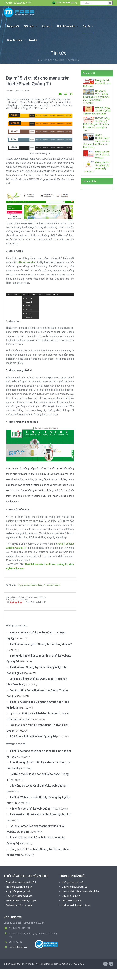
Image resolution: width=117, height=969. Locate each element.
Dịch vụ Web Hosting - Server (76, 905)
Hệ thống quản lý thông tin (19, 886)
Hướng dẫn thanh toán (73, 882)
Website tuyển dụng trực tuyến (21, 900)
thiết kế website (26, 262)
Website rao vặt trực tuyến (19, 905)
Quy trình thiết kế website (74, 886)
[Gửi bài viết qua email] (60, 93)
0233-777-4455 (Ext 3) (66, 2)
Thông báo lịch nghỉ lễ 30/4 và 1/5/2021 (102, 154)
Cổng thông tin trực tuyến (18, 891)
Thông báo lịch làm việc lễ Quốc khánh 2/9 (97, 83)
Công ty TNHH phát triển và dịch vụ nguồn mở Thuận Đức (54, 963)
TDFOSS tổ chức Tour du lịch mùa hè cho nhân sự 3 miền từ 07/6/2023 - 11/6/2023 (96, 96)
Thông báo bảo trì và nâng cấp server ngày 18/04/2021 (96, 167)
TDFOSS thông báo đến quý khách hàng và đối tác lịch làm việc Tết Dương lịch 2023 (96, 124)
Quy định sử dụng (71, 895)
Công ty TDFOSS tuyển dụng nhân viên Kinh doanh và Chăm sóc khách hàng (96, 140)
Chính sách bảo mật (72, 900)
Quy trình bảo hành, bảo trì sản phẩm (80, 891)
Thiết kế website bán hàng (19, 895)
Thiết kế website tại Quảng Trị (21, 882)
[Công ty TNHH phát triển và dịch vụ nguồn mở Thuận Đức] (19, 12)
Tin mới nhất (89, 73)
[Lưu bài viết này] (71, 93)
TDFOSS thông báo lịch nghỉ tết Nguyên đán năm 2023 (97, 110)
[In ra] (66, 93)
